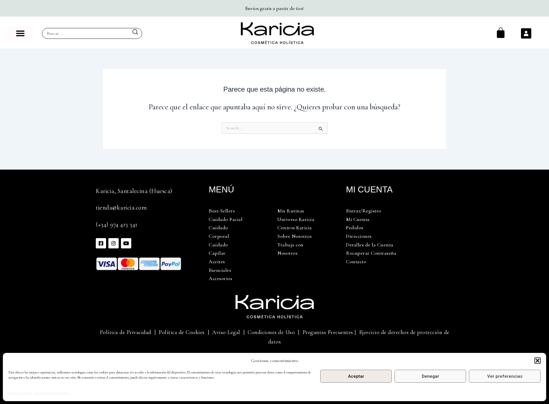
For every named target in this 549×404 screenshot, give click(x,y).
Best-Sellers (222, 211)
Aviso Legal (226, 332)
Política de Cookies (182, 332)
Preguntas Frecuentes (328, 332)
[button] (537, 360)
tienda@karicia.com (121, 207)
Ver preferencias (504, 376)
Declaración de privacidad (52, 393)
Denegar (430, 376)
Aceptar (356, 376)
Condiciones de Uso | (275, 332)
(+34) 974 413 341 (117, 224)
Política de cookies (20, 393)
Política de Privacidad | (128, 332)
